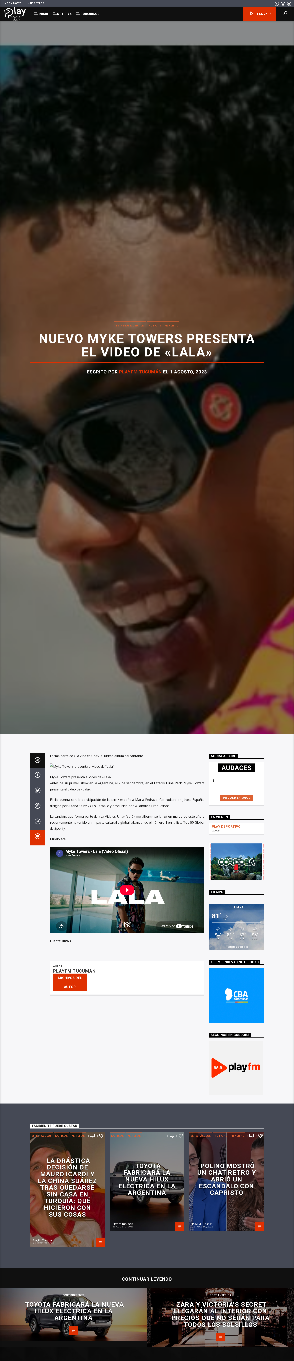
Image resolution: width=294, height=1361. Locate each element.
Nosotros (37, 3)
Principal (171, 344)
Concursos (90, 14)
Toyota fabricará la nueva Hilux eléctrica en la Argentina (147, 1219)
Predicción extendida (236, 987)
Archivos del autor (70, 1022)
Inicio (43, 14)
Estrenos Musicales (130, 344)
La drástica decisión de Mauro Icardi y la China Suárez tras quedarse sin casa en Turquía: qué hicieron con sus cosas (67, 1228)
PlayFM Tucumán (140, 390)
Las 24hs (264, 14)
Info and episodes (236, 838)
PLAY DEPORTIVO (226, 867)
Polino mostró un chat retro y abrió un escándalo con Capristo (226, 1219)
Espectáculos (42, 1176)
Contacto (14, 3)
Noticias (64, 14)
